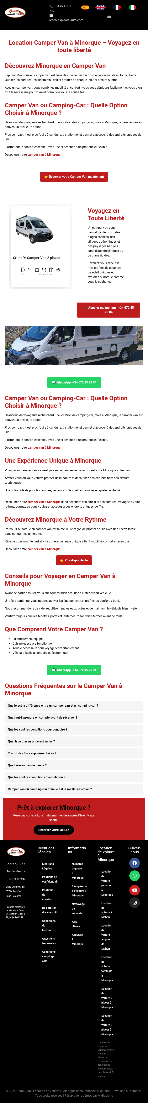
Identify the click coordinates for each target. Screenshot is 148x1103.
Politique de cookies (47, 895)
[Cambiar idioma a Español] (85, 7)
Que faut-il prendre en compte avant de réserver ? (42, 717)
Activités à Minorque (78, 939)
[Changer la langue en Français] (117, 7)
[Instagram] (134, 902)
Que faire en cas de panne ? (27, 765)
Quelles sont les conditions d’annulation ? (36, 777)
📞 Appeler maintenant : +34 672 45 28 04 (109, 310)
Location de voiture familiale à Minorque (107, 969)
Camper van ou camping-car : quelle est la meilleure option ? (50, 789)
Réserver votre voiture (53, 830)
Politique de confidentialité (49, 879)
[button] (109, 16)
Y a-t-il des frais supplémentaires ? (32, 753)
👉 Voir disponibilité (74, 560)
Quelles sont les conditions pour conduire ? (37, 729)
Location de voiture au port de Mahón (106, 937)
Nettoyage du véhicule (78, 908)
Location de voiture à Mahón (106, 910)
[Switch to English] (100, 7)
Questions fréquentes (49, 941)
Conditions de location (49, 925)
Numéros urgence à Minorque (78, 870)
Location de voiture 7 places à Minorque (107, 998)
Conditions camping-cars (49, 956)
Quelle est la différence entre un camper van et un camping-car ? (53, 705)
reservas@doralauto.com (66, 20)
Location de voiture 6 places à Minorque (107, 1025)
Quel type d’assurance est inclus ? (31, 741)
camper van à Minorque (44, 154)
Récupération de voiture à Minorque (79, 891)
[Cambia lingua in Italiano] (132, 7)
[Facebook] (134, 863)
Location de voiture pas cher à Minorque (107, 883)
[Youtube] (134, 890)
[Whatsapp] (134, 875)
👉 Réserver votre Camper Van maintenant (74, 176)
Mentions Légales (48, 866)
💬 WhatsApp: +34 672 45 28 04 (74, 382)
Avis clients (76, 924)
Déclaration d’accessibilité (49, 910)
